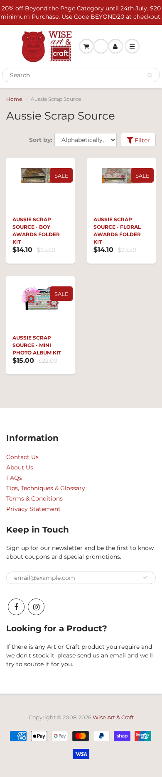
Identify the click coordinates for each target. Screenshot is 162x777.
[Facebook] (16, 607)
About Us (19, 467)
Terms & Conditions (34, 498)
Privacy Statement (33, 509)
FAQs (14, 477)
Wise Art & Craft (113, 717)
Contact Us (22, 457)
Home (14, 99)
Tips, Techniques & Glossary (45, 488)
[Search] (149, 75)
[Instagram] (36, 607)
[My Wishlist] (101, 46)
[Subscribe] (145, 577)
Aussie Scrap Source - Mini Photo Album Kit (36, 345)
